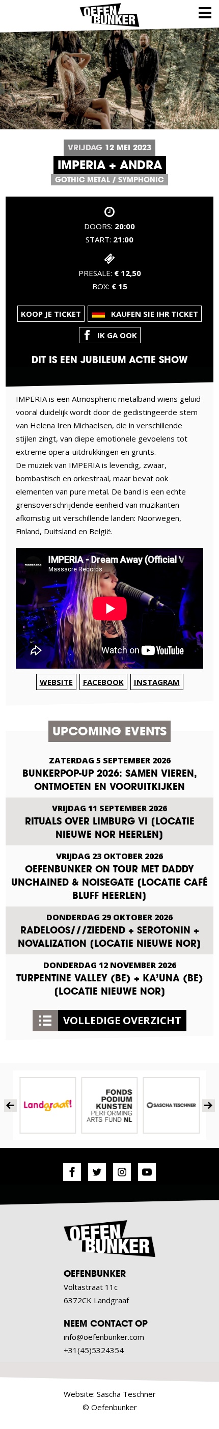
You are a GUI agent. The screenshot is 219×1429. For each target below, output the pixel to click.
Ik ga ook (117, 335)
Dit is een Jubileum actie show (110, 360)
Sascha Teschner (126, 1394)
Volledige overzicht (122, 1020)
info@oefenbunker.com (104, 1337)
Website (56, 682)
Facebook (103, 682)
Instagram (157, 682)
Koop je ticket (51, 314)
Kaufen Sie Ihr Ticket (154, 314)
